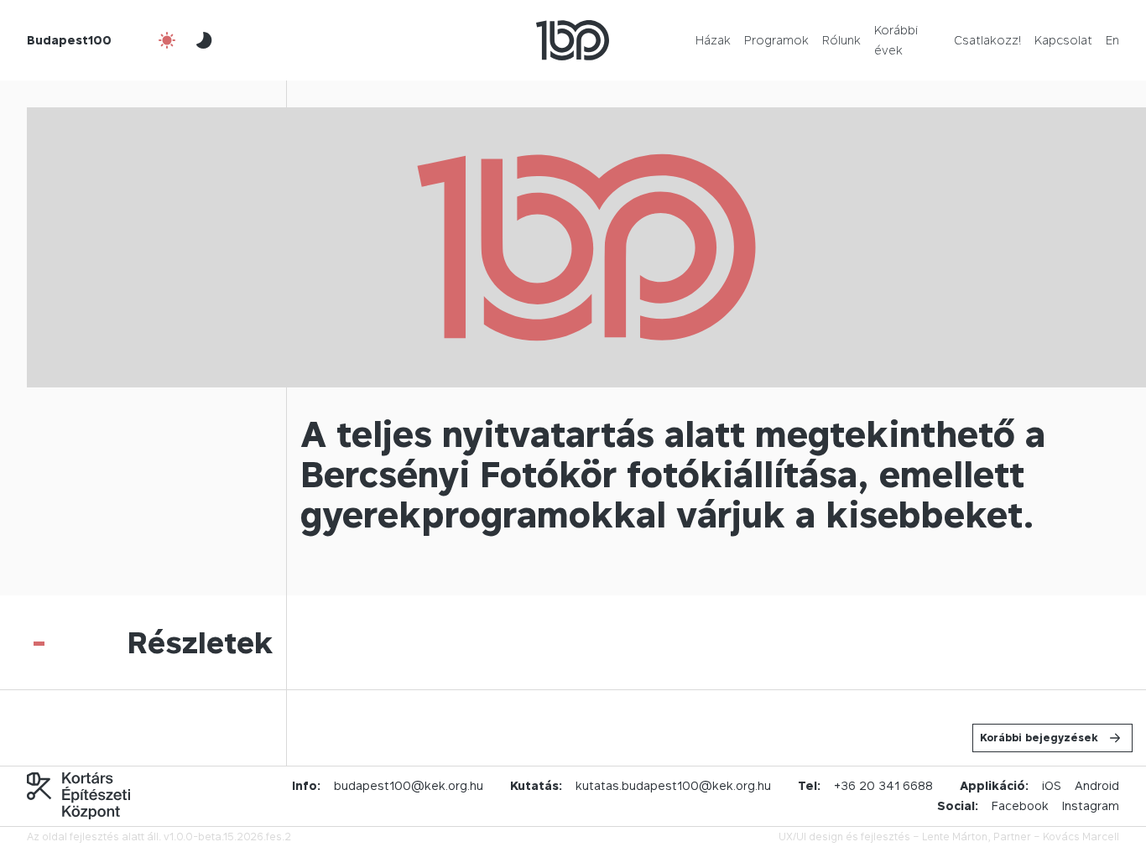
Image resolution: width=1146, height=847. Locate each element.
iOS (1051, 785)
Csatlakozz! (987, 40)
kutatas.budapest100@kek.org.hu (673, 785)
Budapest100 (69, 40)
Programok (776, 40)
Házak (713, 40)
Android (1097, 785)
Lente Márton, (956, 836)
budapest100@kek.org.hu (408, 785)
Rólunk (841, 40)
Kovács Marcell (1081, 836)
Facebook (1020, 805)
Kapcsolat (1063, 40)
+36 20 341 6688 (883, 785)
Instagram (1090, 805)
